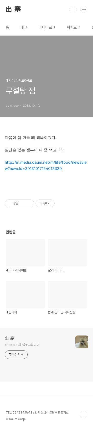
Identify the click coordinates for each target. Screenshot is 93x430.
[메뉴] (83, 9)
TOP (83, 414)
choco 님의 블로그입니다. (22, 345)
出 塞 (13, 9)
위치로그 (73, 27)
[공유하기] (23, 203)
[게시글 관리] (29, 203)
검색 (73, 9)
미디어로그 (47, 27)
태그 (24, 27)
